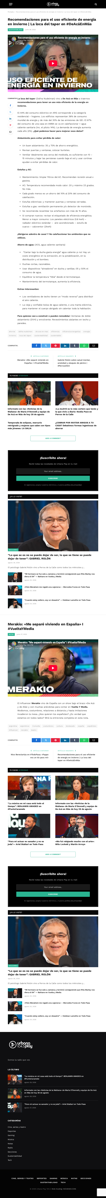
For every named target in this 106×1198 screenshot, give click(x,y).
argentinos (24, 726)
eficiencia (55, 331)
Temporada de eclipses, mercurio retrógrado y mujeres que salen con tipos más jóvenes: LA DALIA (29, 425)
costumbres (48, 726)
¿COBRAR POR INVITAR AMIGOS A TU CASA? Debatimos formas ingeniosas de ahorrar (75, 425)
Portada (11, 12)
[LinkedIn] (10, 118)
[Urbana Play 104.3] (53, 4)
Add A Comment (53, 438)
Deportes (12, 1131)
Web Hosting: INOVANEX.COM (64, 1189)
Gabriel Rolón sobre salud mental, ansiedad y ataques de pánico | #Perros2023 (74, 363)
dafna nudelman (25, 331)
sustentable (56, 335)
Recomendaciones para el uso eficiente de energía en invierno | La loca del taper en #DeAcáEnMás (76, 757)
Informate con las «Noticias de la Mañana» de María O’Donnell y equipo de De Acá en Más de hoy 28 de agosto (29, 412)
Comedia (36, 726)
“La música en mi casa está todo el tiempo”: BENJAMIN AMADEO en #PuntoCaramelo (26, 806)
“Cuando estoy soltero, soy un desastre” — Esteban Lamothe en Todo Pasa (57, 600)
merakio (24, 730)
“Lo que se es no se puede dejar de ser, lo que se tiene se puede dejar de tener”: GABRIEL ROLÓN (49, 556)
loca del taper (25, 335)
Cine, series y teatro (17, 1127)
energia (87, 331)
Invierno (12, 335)
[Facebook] (10, 105)
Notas (11, 634)
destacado (70, 726)
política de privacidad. (73, 485)
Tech (10, 1160)
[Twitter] (10, 112)
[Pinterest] (10, 125)
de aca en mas (42, 331)
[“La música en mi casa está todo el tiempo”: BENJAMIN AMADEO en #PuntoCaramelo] (29, 788)
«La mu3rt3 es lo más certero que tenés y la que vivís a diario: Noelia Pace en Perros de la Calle (76, 412)
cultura (60, 726)
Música (11, 1139)
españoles (91, 726)
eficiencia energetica (71, 331)
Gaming (11, 1135)
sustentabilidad (41, 335)
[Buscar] (95, 4)
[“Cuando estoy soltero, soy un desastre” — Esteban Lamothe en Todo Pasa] (15, 603)
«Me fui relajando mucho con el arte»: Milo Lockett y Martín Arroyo (74, 842)
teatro (33, 730)
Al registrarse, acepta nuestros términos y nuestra (53, 485)
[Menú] (10, 4)
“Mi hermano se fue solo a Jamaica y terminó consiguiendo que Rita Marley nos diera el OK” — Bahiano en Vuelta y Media (59, 575)
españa (81, 726)
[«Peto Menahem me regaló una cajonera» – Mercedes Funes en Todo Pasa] (15, 590)
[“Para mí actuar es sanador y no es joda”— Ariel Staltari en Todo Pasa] (29, 826)
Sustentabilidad (15, 30)
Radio (10, 1148)
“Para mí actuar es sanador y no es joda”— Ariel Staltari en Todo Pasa (26, 842)
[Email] (10, 131)
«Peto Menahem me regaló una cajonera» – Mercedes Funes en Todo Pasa (57, 587)
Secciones (13, 550)
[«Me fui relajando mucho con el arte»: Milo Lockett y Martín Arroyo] (76, 826)
